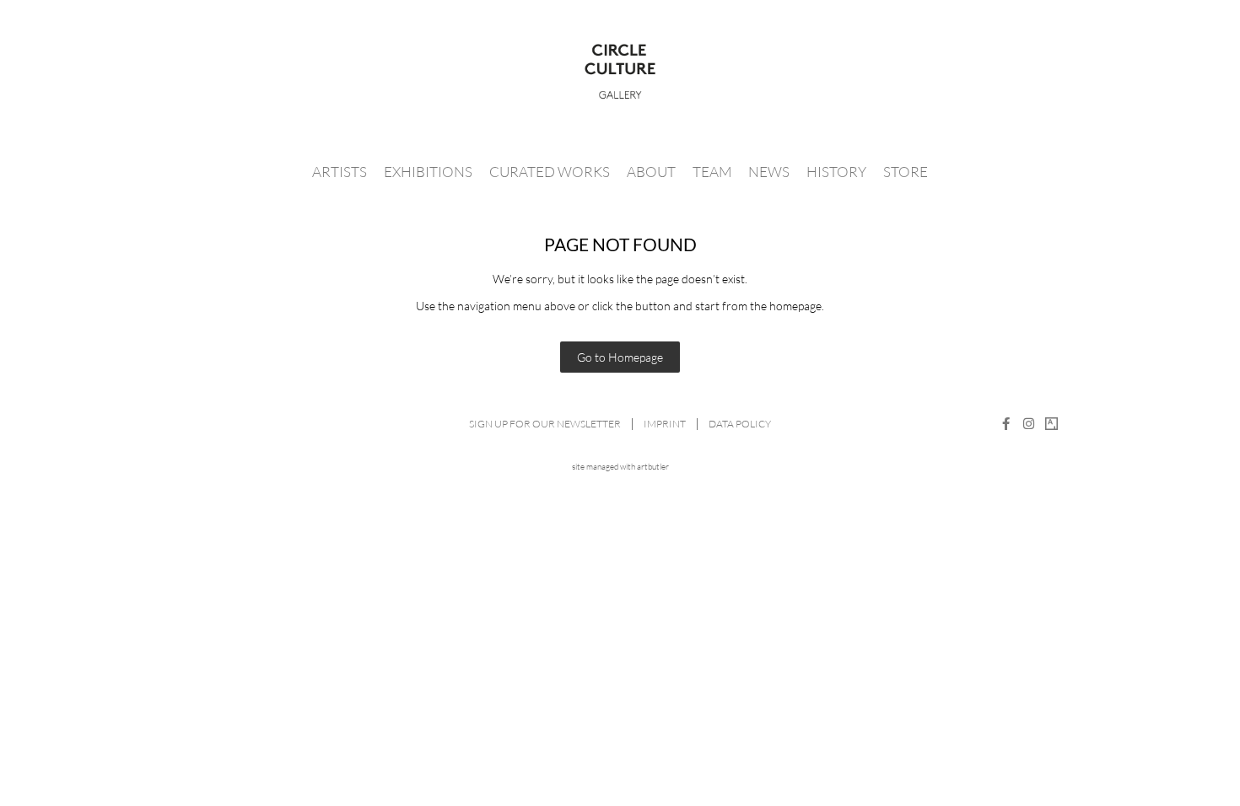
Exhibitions (428, 171)
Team (712, 171)
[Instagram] (1028, 423)
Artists (339, 171)
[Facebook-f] (1006, 423)
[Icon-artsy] (1051, 423)
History (836, 171)
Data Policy (740, 423)
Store (905, 171)
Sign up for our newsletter (545, 423)
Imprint (665, 423)
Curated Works (549, 171)
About (651, 171)
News (769, 171)
